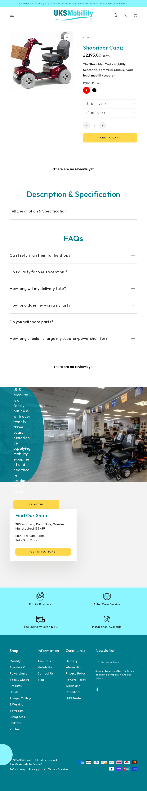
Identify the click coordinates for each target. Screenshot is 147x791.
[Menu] (12, 15)
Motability (45, 667)
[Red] (86, 90)
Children (15, 723)
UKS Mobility (26, 759)
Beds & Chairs (19, 680)
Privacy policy (37, 769)
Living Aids (17, 717)
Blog (41, 680)
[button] (115, 15)
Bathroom (17, 711)
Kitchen (15, 729)
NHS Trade (73, 698)
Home (86, 37)
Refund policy (18, 769)
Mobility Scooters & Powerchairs (18, 667)
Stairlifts (16, 686)
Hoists (14, 692)
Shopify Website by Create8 (26, 764)
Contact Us (46, 673)
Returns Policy (76, 680)
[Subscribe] (135, 662)
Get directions (43, 551)
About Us (36, 504)
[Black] (94, 90)
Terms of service (58, 769)
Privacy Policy (76, 673)
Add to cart (110, 137)
